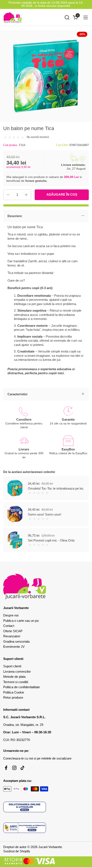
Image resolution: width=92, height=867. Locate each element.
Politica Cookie (13, 692)
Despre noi (10, 615)
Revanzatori (11, 636)
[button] (67, 17)
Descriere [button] (14, 216)
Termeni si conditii (15, 682)
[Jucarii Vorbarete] (12, 17)
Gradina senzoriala (16, 641)
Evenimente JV (14, 646)
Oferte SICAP (12, 631)
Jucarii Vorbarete (50, 847)
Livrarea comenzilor (17, 671)
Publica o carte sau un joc (21, 620)
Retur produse (13, 697)
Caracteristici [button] (17, 394)
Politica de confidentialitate (21, 687)
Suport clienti (12, 666)
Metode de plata (14, 676)
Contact (8, 626)
